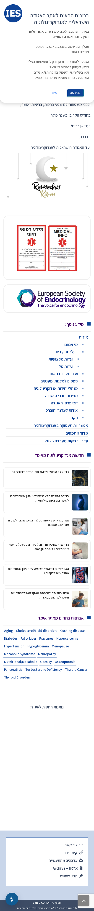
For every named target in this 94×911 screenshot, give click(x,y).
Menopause (60, 646)
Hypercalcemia (67, 638)
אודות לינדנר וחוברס (61, 410)
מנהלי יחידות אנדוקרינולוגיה (56, 388)
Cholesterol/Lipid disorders (36, 630)
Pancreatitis (13, 669)
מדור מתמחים (77, 433)
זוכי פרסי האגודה (64, 403)
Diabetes (11, 638)
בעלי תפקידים (67, 351)
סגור (54, 92)
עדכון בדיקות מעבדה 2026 (66, 440)
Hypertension (14, 646)
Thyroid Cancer (76, 669)
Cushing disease (72, 630)
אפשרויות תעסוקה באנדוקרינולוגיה (61, 425)
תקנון (74, 417)
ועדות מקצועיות (61, 359)
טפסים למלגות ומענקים (59, 381)
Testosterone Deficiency (43, 669)
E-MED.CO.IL (40, 902)
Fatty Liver (28, 638)
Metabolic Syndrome (19, 654)
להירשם (75, 92)
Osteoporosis (65, 662)
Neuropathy (47, 654)
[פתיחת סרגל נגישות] (11, 899)
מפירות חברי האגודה (61, 395)
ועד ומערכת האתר (63, 373)
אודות (83, 337)
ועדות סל (66, 366)
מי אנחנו (71, 344)
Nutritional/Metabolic (20, 662)
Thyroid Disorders (17, 677)
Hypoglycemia (38, 646)
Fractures (46, 638)
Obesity (46, 662)
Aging (8, 630)
